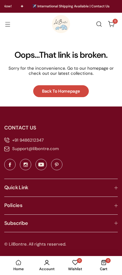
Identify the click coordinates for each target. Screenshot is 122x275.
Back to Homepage (61, 91)
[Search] (99, 24)
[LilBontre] (61, 24)
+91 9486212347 (28, 140)
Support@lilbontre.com (35, 149)
